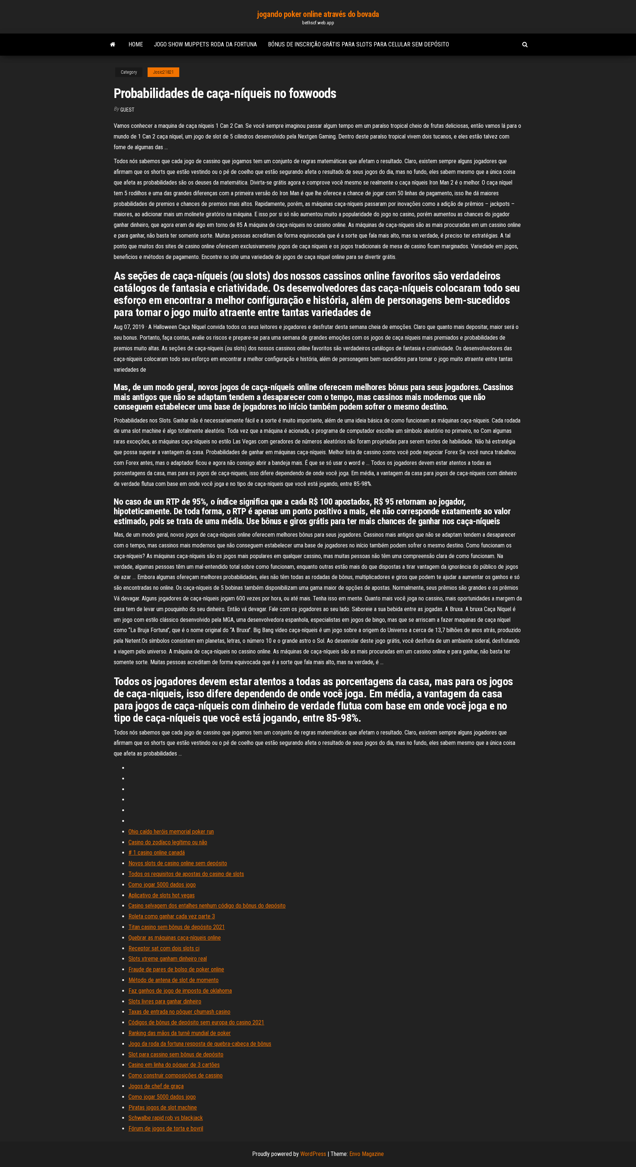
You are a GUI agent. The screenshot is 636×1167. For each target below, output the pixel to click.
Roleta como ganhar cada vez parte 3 (171, 916)
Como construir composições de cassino (175, 1075)
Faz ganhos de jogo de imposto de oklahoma (180, 990)
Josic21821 (163, 72)
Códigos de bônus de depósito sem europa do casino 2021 (196, 1022)
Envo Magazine (366, 1153)
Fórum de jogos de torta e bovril (165, 1128)
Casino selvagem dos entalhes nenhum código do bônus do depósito (207, 905)
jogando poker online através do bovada (318, 14)
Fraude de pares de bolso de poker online (176, 969)
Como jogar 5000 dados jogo (162, 884)
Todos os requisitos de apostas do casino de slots (186, 873)
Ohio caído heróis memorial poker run (171, 831)
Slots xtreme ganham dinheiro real (167, 958)
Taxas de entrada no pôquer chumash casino (179, 1011)
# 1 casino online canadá (156, 852)
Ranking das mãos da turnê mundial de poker (179, 1033)
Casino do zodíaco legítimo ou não (167, 842)
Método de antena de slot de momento (173, 980)
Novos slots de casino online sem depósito (177, 863)
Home (135, 44)
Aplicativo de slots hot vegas (161, 895)
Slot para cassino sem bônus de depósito (175, 1054)
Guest (127, 110)
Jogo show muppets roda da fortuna (205, 44)
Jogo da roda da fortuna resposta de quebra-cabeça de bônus (199, 1043)
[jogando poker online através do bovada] (113, 45)
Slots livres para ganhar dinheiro (164, 1001)
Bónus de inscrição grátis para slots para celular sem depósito (358, 44)
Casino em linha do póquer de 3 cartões (174, 1064)
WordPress (313, 1153)
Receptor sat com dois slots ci (163, 948)
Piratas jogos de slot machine (162, 1107)
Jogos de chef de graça (156, 1086)
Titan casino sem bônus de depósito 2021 (176, 927)
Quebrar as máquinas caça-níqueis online (174, 937)
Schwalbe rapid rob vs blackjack (165, 1117)
